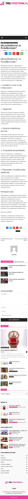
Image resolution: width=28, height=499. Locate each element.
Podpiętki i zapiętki (5, 470)
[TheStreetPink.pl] (14, 3)
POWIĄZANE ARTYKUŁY (7, 261)
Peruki (2, 455)
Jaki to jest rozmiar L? (14, 361)
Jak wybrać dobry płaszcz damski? (7, 239)
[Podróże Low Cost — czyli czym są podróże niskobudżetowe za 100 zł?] (4, 446)
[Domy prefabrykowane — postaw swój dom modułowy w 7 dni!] (4, 432)
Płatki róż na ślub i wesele (7, 466)
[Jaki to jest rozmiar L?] (4, 363)
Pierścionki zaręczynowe (6, 460)
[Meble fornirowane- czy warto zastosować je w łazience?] (4, 439)
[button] (26, 38)
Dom (10, 433)
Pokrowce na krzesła (5, 347)
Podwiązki (11, 376)
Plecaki (10, 383)
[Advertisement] (14, 21)
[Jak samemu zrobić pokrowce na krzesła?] (4, 370)
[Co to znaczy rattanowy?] (14, 338)
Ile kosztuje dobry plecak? (15, 382)
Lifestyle (10, 447)
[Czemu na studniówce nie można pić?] (4, 376)
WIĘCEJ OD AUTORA (19, 261)
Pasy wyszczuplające (5, 464)
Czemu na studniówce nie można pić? (18, 375)
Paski (10, 363)
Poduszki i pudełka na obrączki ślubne (10, 42)
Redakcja (5, 50)
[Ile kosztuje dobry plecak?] (4, 383)
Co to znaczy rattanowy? (9, 350)
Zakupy (10, 440)
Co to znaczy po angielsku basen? (21, 239)
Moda (2, 42)
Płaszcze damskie (5, 473)
